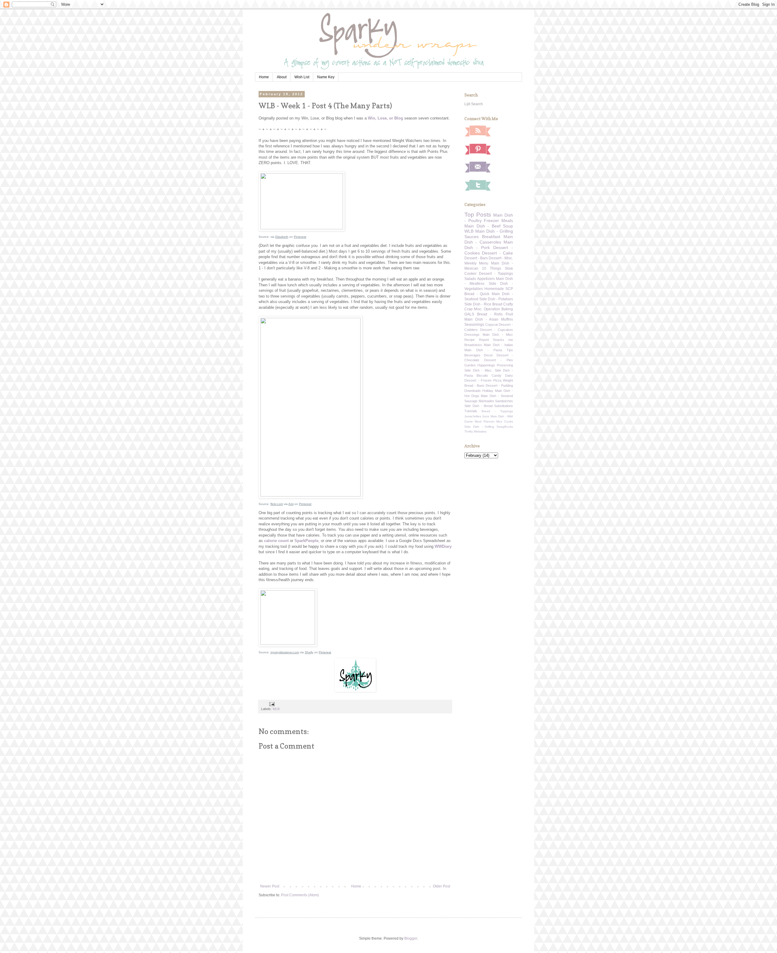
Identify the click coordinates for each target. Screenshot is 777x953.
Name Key (325, 77)
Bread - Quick (476, 294)
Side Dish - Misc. (478, 370)
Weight (508, 380)
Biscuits (482, 375)
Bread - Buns (474, 385)
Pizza (497, 380)
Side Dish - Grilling (479, 426)
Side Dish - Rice (477, 304)
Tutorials (470, 411)
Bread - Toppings (497, 411)
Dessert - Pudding (499, 385)
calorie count (276, 540)
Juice (485, 416)
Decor (488, 355)
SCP (509, 289)
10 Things (491, 268)
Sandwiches (504, 401)
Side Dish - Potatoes (496, 299)
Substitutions (503, 406)
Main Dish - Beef (482, 226)
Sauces (471, 236)
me (510, 340)
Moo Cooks (504, 421)
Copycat (491, 324)
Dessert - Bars (476, 258)
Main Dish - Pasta (483, 350)
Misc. (478, 309)
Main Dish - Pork (488, 245)
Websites (480, 431)
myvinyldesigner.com (284, 652)
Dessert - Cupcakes (496, 330)
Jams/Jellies (472, 416)
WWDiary (443, 546)
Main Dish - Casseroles (488, 239)
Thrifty (468, 431)
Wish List (301, 77)
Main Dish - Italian (498, 345)
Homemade (494, 289)
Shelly (309, 652)
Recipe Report (476, 340)
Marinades (486, 401)
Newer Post (269, 886)
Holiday (487, 390)
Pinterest (300, 236)
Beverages (472, 355)
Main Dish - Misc (498, 334)
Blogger (410, 938)
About (282, 77)
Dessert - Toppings (496, 273)
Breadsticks (473, 345)
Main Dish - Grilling (494, 231)
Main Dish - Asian (481, 319)
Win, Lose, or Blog (385, 118)
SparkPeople (306, 540)
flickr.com (276, 504)
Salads (470, 279)
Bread (497, 304)
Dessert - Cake (497, 253)
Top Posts (477, 214)
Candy (496, 375)
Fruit (509, 314)
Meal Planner (484, 421)
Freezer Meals (498, 220)
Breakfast (491, 236)
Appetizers (486, 279)
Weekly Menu (476, 263)
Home (264, 77)
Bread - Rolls (490, 314)
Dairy (509, 375)
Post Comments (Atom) (300, 895)
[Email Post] (272, 703)
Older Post (441, 886)
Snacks (498, 340)
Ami (290, 504)
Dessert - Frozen (477, 380)
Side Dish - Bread (478, 406)
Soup (508, 226)
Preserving (505, 365)
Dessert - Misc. (501, 258)
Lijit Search (473, 104)
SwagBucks (505, 426)
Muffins (507, 319)
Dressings (472, 334)
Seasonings (474, 324)
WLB (276, 709)
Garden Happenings (479, 365)
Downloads (472, 390)
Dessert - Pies (498, 360)
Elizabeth (281, 236)
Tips (510, 350)
